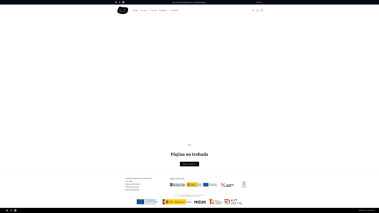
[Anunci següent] (218, 2)
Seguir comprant (189, 164)
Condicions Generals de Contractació (138, 178)
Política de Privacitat (132, 184)
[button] (144, 10)
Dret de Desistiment (132, 190)
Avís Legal (129, 181)
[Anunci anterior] (160, 2)
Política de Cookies (132, 187)
